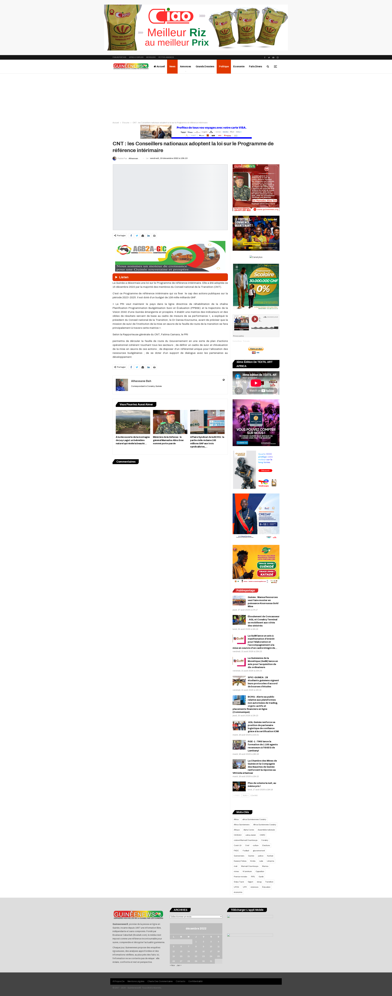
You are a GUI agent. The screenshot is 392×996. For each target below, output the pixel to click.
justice (260, 856)
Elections (266, 845)
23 (203, 956)
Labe (261, 861)
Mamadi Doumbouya (249, 866)
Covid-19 (237, 845)
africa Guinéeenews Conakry (254, 819)
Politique (224, 66)
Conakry (264, 840)
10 (211, 947)
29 (196, 961)
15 (196, 951)
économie (238, 892)
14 (189, 951)
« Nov (172, 965)
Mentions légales (136, 981)
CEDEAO (238, 835)
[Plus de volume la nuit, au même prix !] (239, 786)
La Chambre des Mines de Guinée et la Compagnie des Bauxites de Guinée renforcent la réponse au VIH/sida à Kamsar (255, 767)
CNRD (262, 835)
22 (196, 956)
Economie (238, 66)
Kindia (252, 861)
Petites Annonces (166, 57)
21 (189, 956)
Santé (261, 877)
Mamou (265, 866)
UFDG (236, 887)
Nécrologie (151, 57)
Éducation (266, 887)
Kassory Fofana (240, 861)
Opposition (260, 871)
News (172, 66)
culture (255, 845)
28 (188, 961)
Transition (269, 882)
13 (181, 951)
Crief (247, 845)
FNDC (236, 851)
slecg (259, 882)
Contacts (180, 981)
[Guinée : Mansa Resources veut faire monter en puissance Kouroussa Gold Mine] (239, 600)
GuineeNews (237, 341)
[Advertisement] (196, 96)
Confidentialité (195, 981)
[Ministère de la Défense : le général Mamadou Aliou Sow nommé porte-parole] (170, 422)
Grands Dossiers (205, 66)
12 (174, 951)
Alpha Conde (248, 830)
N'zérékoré (247, 871)
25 (218, 956)
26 (173, 961)
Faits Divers (255, 66)
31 (211, 961)
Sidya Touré (239, 882)
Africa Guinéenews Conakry (264, 825)
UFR (245, 887)
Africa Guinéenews (241, 825)
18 (218, 951)
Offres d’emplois (136, 57)
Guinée (251, 856)
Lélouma (270, 861)
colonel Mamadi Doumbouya (245, 840)
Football (246, 851)
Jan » (178, 965)
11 (218, 947)
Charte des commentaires (160, 981)
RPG (253, 877)
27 (181, 961)
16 (203, 951)
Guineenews (239, 856)
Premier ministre (240, 877)
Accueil (160, 66)
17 (211, 951)
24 (211, 956)
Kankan (270, 856)
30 (203, 961)
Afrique (237, 830)
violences (254, 887)
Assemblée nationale (266, 830)
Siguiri (250, 882)
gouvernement (259, 851)
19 (174, 956)
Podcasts (246, 341)
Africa (236, 819)
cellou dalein (250, 835)
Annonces (185, 66)
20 (181, 956)
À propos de (118, 981)
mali (235, 866)
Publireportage (119, 57)
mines (236, 871)
